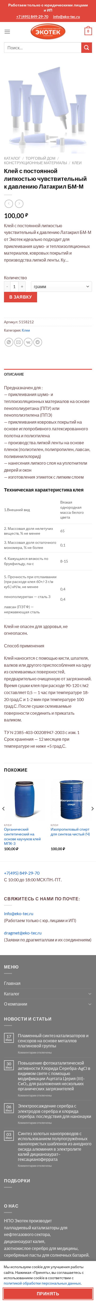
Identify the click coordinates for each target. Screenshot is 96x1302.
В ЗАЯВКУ (20, 297)
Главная (12, 983)
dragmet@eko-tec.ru (23, 932)
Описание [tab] (14, 374)
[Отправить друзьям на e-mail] (18, 342)
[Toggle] (90, 993)
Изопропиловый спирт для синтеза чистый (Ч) (70, 831)
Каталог (12, 158)
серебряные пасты (22, 1254)
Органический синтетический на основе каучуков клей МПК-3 (22, 836)
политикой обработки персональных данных (42, 1283)
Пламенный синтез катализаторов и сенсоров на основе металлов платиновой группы (53, 1040)
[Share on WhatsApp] (9, 342)
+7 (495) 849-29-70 (32, 16)
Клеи (77, 163)
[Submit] (86, 47)
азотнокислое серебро (26, 1248)
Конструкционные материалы (35, 163)
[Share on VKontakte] (28, 342)
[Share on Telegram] (37, 342)
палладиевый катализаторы (31, 1227)
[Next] (92, 819)
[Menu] (7, 31)
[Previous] (3, 819)
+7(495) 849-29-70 (21, 872)
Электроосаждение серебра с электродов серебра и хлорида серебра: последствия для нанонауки (54, 1110)
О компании (15, 1003)
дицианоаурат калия (24, 1241)
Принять (48, 1293)
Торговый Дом (40, 158)
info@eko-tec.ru (66, 16)
